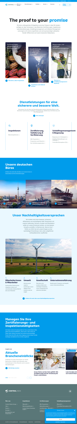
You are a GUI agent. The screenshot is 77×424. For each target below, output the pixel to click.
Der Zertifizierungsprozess (37, 143)
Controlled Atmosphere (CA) (59, 142)
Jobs (6, 406)
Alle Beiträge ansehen (13, 368)
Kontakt (18, 5)
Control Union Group (10, 404)
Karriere (45, 4)
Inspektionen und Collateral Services (38, 85)
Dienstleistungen (28, 4)
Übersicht (25, 404)
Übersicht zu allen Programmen (16, 80)
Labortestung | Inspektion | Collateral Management (37, 180)
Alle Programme (34, 139)
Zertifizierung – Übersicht (46, 408)
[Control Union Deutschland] (11, 5)
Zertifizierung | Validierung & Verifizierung (9, 180)
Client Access (64, 5)
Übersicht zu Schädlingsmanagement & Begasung (60, 82)
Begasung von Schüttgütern (59, 137)
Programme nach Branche (37, 141)
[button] (74, 410)
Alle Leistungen (40, 115)
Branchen (52, 4)
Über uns (19, 4)
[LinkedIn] (70, 391)
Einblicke (37, 4)
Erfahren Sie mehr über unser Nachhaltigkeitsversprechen (40, 298)
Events (7, 408)
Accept (60, 419)
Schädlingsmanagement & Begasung (59, 180)
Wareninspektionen (13, 134)
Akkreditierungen (44, 406)
